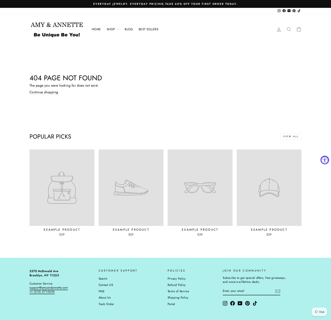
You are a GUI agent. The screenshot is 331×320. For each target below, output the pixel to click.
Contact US (106, 285)
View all (291, 136)
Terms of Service (178, 291)
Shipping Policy (178, 297)
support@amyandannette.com (48, 288)
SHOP (111, 29)
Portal (171, 304)
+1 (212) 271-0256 (42, 292)
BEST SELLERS (148, 29)
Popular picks (50, 136)
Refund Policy (177, 285)
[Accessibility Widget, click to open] (324, 160)
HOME (96, 29)
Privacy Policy (177, 279)
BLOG (129, 29)
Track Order (106, 304)
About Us (105, 297)
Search (103, 279)
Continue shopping (43, 92)
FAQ (101, 291)
